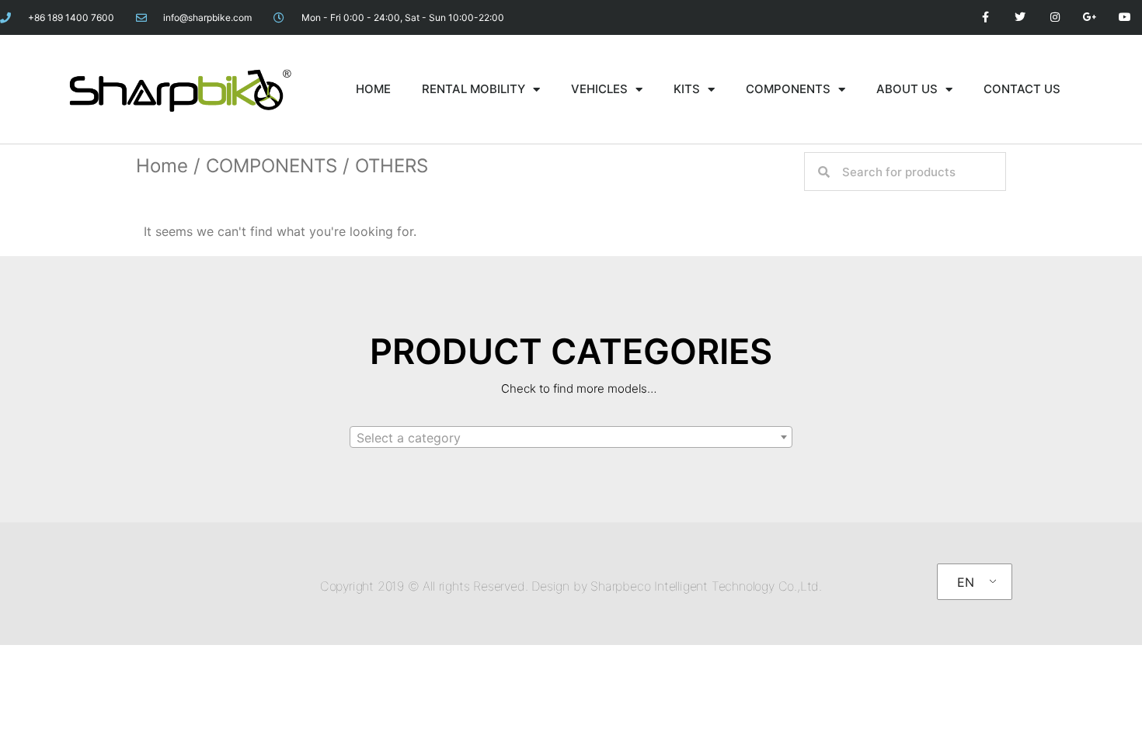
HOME (373, 88)
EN (965, 582)
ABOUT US (907, 88)
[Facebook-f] (985, 17)
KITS (687, 88)
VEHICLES (599, 88)
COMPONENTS (788, 88)
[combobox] (571, 437)
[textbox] (571, 438)
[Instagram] (1055, 17)
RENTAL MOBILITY (473, 88)
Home (162, 165)
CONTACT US (1022, 88)
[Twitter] (1020, 17)
